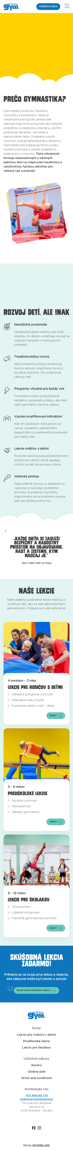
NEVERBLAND (41, 1145)
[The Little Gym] (11, 6)
